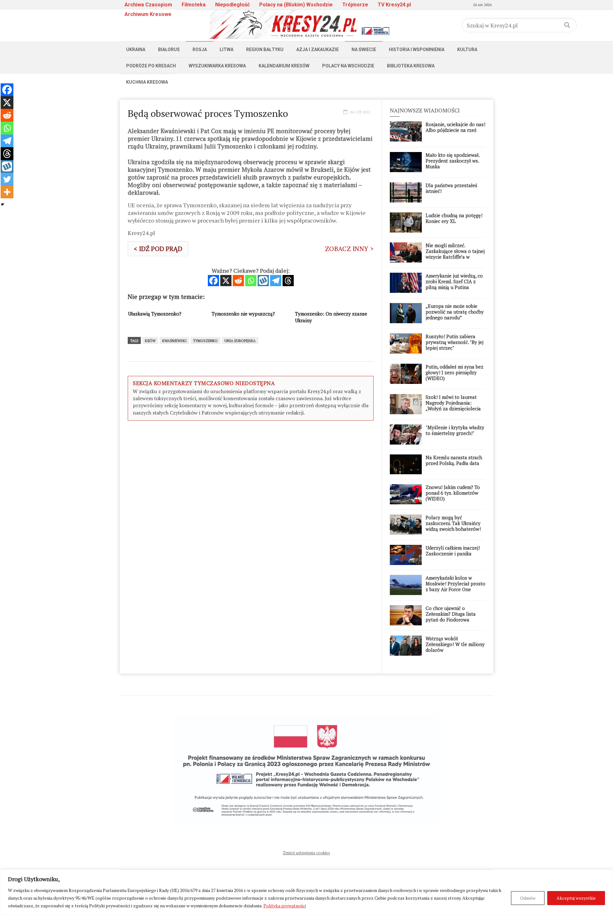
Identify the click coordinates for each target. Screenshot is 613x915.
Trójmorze (355, 5)
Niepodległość (232, 5)
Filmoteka (194, 5)
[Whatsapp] (250, 280)
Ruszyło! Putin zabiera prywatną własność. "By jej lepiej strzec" (454, 342)
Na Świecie (364, 49)
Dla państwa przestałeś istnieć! (451, 188)
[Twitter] (7, 179)
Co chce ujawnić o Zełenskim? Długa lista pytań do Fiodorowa (451, 613)
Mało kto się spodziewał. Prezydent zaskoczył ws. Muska (453, 160)
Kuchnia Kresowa (147, 82)
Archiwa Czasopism (148, 5)
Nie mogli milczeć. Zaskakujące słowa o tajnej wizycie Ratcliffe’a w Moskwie (455, 253)
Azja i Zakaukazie (317, 49)
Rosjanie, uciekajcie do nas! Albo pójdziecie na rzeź (455, 127)
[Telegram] (275, 280)
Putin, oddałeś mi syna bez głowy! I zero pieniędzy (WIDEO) (454, 372)
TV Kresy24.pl (394, 5)
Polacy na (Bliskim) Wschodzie (296, 5)
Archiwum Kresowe (148, 14)
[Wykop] (263, 280)
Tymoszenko (205, 341)
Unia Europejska (240, 341)
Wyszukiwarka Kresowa (217, 65)
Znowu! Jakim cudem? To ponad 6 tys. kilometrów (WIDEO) (453, 492)
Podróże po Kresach (151, 65)
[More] (7, 192)
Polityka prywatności (284, 906)
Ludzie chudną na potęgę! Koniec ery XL (454, 218)
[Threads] (288, 280)
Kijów (150, 341)
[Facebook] (213, 280)
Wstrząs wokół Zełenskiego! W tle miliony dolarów (455, 644)
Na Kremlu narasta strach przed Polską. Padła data (454, 460)
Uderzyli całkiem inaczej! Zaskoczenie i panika (453, 550)
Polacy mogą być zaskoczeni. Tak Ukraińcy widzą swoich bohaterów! (453, 523)
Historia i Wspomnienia (416, 49)
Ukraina (135, 49)
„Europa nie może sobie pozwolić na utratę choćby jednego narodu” (455, 311)
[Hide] (2, 204)
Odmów (527, 898)
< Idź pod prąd (158, 248)
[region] (306, 892)
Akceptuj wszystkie (576, 898)
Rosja (200, 49)
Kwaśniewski (174, 341)
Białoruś (169, 49)
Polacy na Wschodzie (348, 65)
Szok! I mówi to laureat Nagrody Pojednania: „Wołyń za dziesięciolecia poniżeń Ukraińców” (453, 405)
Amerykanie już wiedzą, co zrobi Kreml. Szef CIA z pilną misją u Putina (454, 281)
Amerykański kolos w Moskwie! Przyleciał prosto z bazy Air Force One (455, 583)
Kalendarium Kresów (284, 65)
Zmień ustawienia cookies (306, 853)
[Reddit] (238, 280)
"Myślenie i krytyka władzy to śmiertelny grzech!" (455, 430)
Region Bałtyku (265, 49)
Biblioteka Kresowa (411, 65)
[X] (225, 280)
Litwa (226, 49)
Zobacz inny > (349, 248)
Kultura (467, 49)
